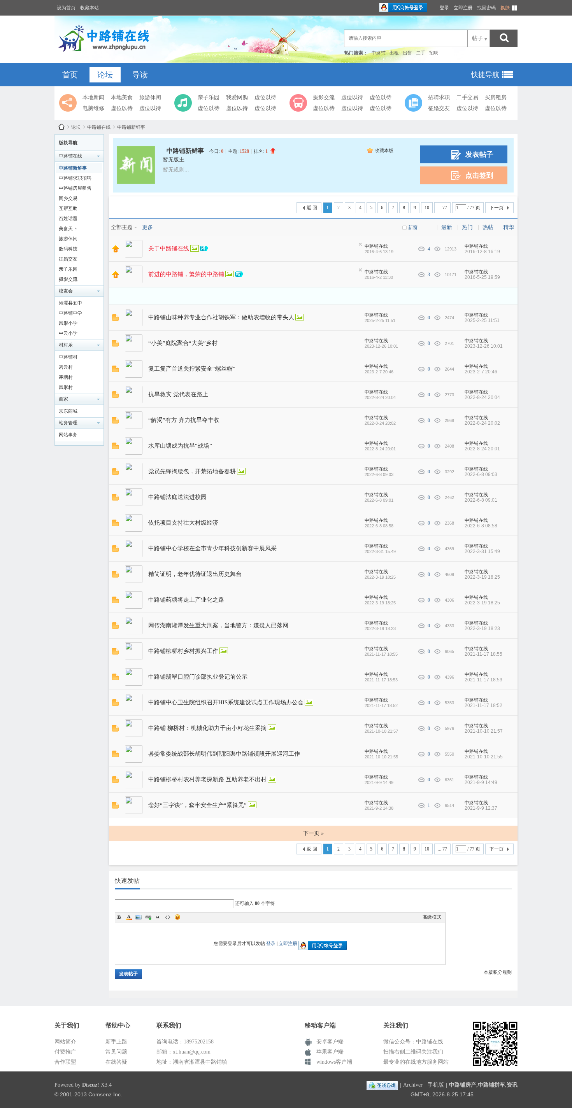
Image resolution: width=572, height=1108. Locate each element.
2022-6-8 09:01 (481, 500)
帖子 (477, 38)
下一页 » (313, 833)
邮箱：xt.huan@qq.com (183, 1052)
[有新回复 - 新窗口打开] (115, 319)
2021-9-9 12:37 (481, 808)
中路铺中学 (70, 313)
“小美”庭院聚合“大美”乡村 (183, 343)
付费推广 (65, 1052)
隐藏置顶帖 (360, 244)
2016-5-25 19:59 (482, 277)
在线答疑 (116, 1062)
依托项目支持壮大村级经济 (183, 523)
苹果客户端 (330, 1052)
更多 (147, 227)
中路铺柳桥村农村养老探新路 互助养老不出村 (207, 779)
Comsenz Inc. (105, 1094)
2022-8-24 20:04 (482, 397)
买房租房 (496, 97)
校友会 (66, 291)
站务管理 (68, 422)
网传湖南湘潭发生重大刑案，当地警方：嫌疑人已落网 (218, 625)
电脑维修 (93, 108)
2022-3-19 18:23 (482, 628)
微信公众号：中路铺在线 (413, 1042)
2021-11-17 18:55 (483, 654)
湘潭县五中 (70, 303)
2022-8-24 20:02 (482, 423)
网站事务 (68, 435)
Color (129, 917)
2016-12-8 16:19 (482, 251)
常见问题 (116, 1052)
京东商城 (68, 411)
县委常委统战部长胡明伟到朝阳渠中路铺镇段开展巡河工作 (224, 754)
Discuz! (90, 1085)
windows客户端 (334, 1062)
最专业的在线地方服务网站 (416, 1062)
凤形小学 (68, 323)
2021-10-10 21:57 (484, 731)
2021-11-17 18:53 (483, 680)
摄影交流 (324, 97)
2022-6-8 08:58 (481, 526)
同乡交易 (68, 198)
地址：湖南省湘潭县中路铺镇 (191, 1062)
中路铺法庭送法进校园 (177, 497)
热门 (467, 227)
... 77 (442, 207)
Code (168, 917)
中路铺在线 (61, 127)
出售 (407, 53)
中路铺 (379, 53)
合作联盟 (65, 1062)
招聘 (434, 53)
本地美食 (122, 97)
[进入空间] (133, 248)
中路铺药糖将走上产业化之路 (186, 600)
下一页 (497, 207)
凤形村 (66, 387)
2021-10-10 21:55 (484, 757)
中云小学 (68, 333)
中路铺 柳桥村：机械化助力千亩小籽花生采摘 (207, 728)
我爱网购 (237, 97)
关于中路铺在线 (168, 248)
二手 (420, 53)
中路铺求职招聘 (75, 178)
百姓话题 (68, 218)
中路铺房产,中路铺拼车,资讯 (483, 1085)
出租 (394, 53)
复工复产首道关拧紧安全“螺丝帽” (191, 369)
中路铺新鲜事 (131, 127)
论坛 (105, 74)
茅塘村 (66, 377)
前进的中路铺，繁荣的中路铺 (186, 274)
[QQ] (382, 1085)
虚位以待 (122, 108)
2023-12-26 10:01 (484, 346)
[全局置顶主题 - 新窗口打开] (115, 251)
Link (148, 917)
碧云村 (66, 367)
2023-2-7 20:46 (481, 372)
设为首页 (66, 8)
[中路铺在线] (106, 52)
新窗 (413, 227)
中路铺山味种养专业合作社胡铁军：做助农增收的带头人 (221, 317)
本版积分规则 (498, 972)
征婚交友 (439, 108)
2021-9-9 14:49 (481, 782)
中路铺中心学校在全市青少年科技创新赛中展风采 (212, 548)
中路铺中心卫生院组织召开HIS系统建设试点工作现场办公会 (226, 702)
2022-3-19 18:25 (482, 577)
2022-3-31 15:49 (482, 551)
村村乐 (66, 345)
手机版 (436, 1085)
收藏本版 (384, 150)
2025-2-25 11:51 (482, 320)
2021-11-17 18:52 (483, 705)
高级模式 (432, 917)
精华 (508, 227)
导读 (140, 74)
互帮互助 (68, 208)
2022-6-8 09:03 (481, 474)
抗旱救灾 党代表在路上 (178, 394)
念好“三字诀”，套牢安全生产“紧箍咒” (197, 805)
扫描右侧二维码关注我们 (413, 1052)
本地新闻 (93, 97)
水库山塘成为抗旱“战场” (180, 446)
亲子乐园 (208, 97)
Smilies (177, 917)
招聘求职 (439, 97)
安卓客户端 (330, 1042)
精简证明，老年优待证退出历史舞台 (195, 574)
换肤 (505, 8)
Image (138, 917)
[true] (504, 38)
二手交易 (467, 97)
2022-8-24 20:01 (482, 449)
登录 (444, 8)
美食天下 (68, 228)
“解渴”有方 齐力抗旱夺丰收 (183, 420)
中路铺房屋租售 (75, 188)
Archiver (413, 1085)
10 (427, 207)
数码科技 (68, 249)
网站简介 (65, 1042)
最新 (446, 227)
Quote (158, 917)
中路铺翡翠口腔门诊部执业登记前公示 (197, 677)
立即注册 (463, 8)
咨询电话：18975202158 (185, 1042)
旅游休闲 (150, 97)
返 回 (312, 207)
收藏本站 (89, 8)
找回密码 (486, 8)
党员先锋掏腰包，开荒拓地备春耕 (192, 471)
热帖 (488, 227)
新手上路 (116, 1042)
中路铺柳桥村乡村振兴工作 (183, 651)
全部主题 (122, 227)
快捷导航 (485, 75)
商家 (63, 399)
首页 (70, 74)
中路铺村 (68, 357)
